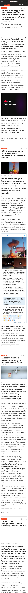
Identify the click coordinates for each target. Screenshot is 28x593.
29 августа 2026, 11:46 (6, 528)
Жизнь (21, 4)
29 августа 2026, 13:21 (6, 160)
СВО (17, 345)
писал (12, 137)
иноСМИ (20, 508)
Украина (4, 345)
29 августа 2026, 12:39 (6, 364)
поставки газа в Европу (7, 508)
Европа (15, 508)
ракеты (13, 345)
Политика (7, 4)
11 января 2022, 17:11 (6, 21)
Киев (9, 345)
